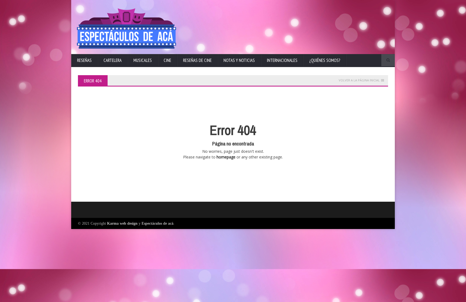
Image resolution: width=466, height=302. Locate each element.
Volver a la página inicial (359, 80)
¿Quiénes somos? (324, 60)
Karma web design (122, 223)
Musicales (142, 60)
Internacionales (282, 60)
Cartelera (113, 60)
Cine (167, 60)
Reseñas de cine (197, 60)
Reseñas (84, 60)
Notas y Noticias (239, 60)
